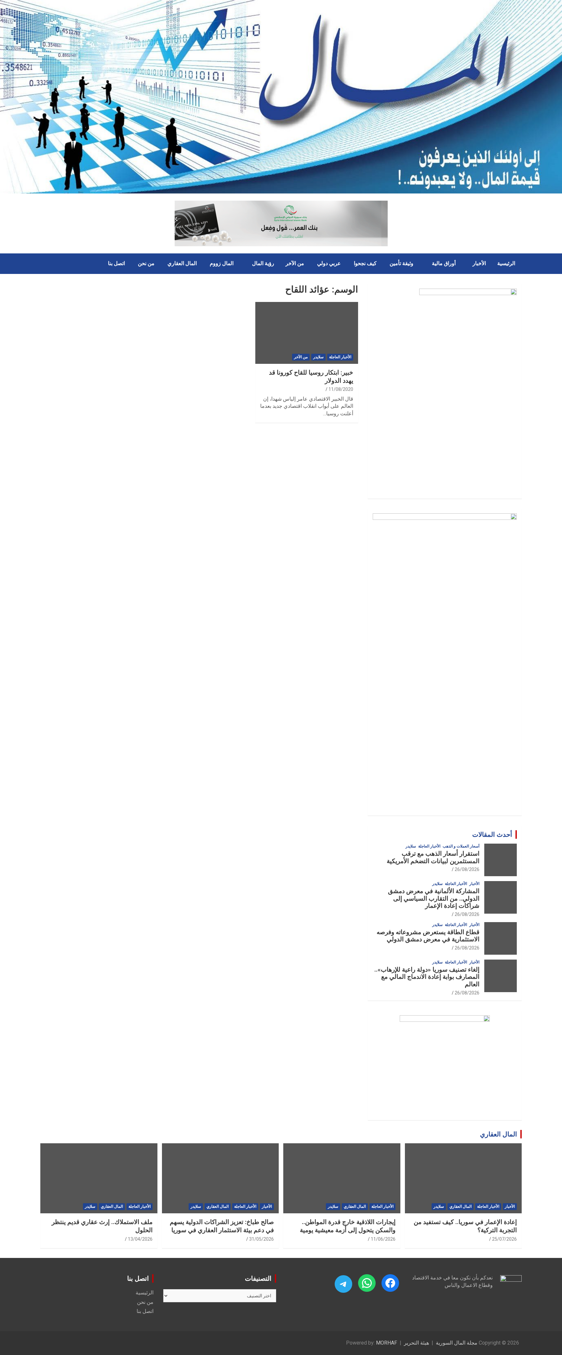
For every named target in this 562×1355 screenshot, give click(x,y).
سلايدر (318, 357)
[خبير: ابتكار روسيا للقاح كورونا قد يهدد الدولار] (306, 333)
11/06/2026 (383, 1239)
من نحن (146, 263)
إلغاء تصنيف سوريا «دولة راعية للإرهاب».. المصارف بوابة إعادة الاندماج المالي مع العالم (426, 977)
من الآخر (295, 263)
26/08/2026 (467, 869)
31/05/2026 (261, 1239)
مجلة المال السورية (456, 1343)
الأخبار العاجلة (340, 357)
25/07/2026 (504, 1239)
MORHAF (386, 1343)
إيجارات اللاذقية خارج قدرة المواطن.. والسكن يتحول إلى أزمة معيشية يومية (347, 1226)
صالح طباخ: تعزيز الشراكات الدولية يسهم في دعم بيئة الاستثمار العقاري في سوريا (222, 1226)
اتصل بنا (116, 263)
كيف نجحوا (365, 263)
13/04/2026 (140, 1239)
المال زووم (222, 263)
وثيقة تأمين (401, 263)
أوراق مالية (444, 263)
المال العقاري (182, 263)
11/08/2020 (340, 389)
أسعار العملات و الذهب (461, 846)
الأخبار (479, 263)
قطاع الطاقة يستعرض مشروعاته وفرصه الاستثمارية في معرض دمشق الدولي (428, 935)
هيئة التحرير (416, 1343)
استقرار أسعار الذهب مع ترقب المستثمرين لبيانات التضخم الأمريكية (433, 857)
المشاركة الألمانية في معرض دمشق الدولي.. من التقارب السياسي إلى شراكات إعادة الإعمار (433, 898)
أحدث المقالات (492, 834)
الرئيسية (506, 263)
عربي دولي (329, 263)
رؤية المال (263, 263)
